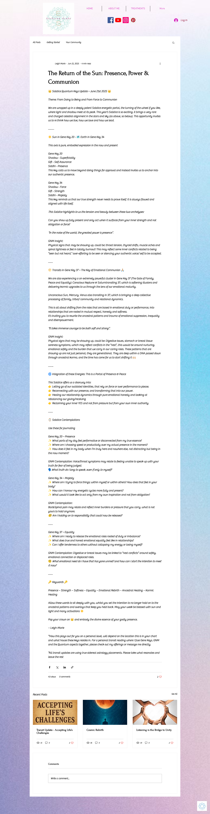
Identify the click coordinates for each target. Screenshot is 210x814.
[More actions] (160, 63)
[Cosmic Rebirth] (105, 712)
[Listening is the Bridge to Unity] (155, 712)
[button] (173, 42)
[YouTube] (118, 20)
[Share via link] (72, 667)
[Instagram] (126, 20)
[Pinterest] (133, 20)
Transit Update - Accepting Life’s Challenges (55, 731)
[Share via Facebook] (49, 667)
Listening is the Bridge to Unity (154, 730)
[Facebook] (111, 20)
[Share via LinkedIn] (64, 667)
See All (174, 694)
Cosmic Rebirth (95, 730)
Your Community (73, 42)
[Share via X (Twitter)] (57, 667)
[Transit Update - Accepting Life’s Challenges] (55, 712)
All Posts (36, 42)
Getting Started (53, 42)
